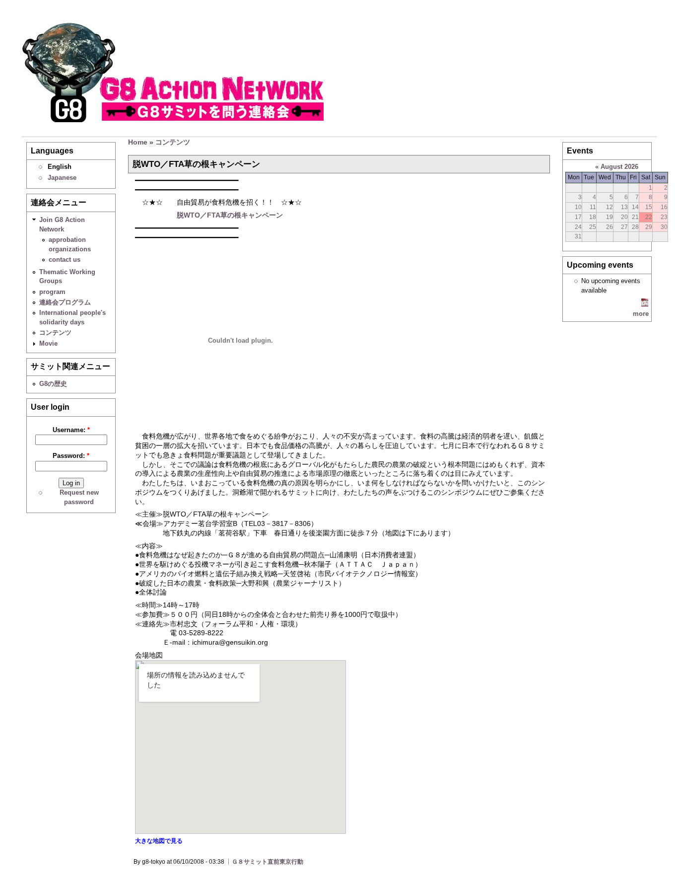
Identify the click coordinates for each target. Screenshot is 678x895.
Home (137, 142)
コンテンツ (55, 332)
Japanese (62, 177)
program (52, 292)
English (59, 166)
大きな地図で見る (159, 840)
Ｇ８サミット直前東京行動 (267, 862)
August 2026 (619, 166)
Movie (48, 343)
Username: (71, 430)
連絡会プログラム (65, 302)
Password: (71, 455)
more (641, 313)
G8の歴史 (53, 383)
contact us (64, 259)
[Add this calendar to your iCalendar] (645, 304)
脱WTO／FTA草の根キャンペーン (230, 215)
